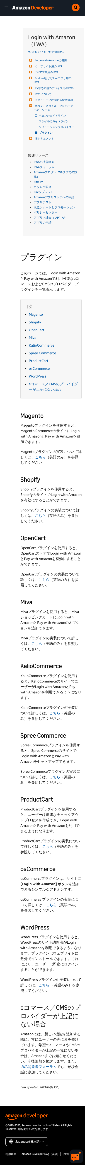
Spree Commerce (42, 353)
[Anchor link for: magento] (47, 415)
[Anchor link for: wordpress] (52, 927)
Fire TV (38, 181)
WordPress (37, 376)
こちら (40, 457)
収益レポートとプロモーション (54, 207)
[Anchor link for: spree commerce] (69, 735)
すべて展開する (56, 51)
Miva (32, 337)
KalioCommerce (41, 345)
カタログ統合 (42, 187)
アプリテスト (42, 202)
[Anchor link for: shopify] (43, 479)
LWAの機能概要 (44, 162)
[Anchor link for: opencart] (49, 537)
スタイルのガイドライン (54, 121)
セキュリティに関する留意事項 (54, 100)
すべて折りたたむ (37, 51)
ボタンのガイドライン (52, 116)
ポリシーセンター (45, 212)
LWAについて (43, 94)
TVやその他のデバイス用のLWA (54, 88)
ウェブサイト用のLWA (48, 66)
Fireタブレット (43, 192)
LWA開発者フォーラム (38, 1066)
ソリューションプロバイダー (56, 127)
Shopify (35, 322)
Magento (36, 314)
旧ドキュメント (44, 138)
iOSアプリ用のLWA (46, 72)
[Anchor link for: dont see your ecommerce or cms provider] (49, 1023)
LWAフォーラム (44, 167)
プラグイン (46, 133)
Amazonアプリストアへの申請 (54, 197)
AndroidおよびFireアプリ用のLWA (52, 80)
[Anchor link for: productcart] (56, 799)
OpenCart (36, 330)
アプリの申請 (42, 222)
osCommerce (39, 368)
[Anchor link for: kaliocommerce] (65, 665)
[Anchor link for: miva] (35, 601)
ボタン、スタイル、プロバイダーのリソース (53, 108)
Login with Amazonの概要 (51, 60)
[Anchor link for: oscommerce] (59, 868)
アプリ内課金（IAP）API (50, 217)
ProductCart (38, 360)
